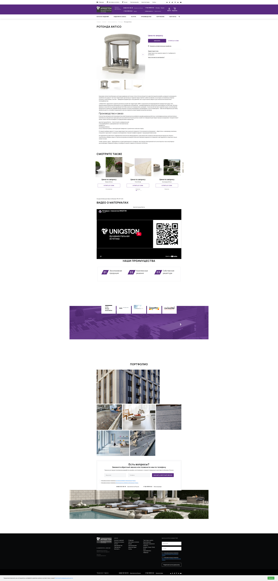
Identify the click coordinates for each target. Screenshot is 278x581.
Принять (271, 578)
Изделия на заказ (120, 16)
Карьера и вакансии (149, 544)
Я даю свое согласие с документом (118, 480)
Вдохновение (147, 542)
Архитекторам (145, 2)
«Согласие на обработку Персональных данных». (126, 480)
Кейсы (154, 2)
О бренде (101, 2)
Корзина (174, 10)
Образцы (145, 552)
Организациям (134, 2)
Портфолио (160, 16)
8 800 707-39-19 (128, 8)
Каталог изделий (103, 16)
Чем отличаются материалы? (156, 57)
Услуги (133, 16)
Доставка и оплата (114, 2)
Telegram (162, 7)
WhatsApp (158, 7)
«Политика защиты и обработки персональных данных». (127, 482)
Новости (145, 545)
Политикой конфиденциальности (64, 578)
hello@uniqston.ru (149, 11)
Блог (144, 549)
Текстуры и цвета (148, 540)
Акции (125, 2)
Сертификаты (147, 551)
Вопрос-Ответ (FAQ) (149, 547)
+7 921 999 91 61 (128, 11)
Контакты (172, 16)
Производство (146, 16)
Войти (169, 10)
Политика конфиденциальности (101, 555)
